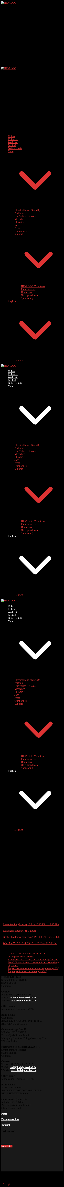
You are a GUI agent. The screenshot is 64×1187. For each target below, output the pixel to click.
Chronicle (19, 222)
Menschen (19, 219)
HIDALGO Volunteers (33, 286)
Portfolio (18, 213)
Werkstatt (13, 142)
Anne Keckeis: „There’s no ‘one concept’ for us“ (33, 959)
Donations (26, 292)
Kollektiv (13, 139)
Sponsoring (27, 298)
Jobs (16, 225)
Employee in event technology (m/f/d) (27, 971)
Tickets (11, 136)
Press (17, 228)
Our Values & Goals (24, 216)
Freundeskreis (28, 289)
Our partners (20, 231)
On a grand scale (29, 295)
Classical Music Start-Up (27, 210)
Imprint (5, 1124)
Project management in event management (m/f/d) (33, 968)
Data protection (10, 1119)
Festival (12, 145)
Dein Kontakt (15, 148)
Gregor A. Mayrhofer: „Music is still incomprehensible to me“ (26, 955)
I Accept (5, 1184)
